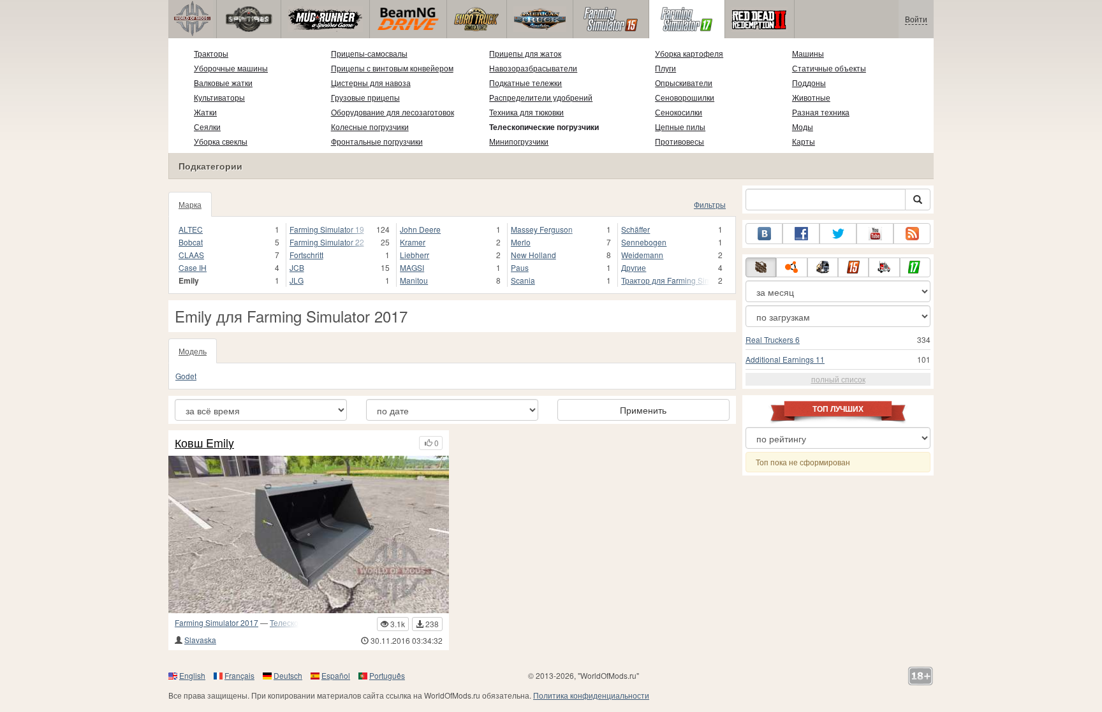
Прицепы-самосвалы (369, 53)
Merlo (521, 241)
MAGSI (412, 267)
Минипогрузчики (518, 141)
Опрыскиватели (683, 82)
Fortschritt (306, 254)
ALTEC (191, 229)
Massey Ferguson (542, 229)
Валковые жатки (223, 82)
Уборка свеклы (220, 141)
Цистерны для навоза (371, 82)
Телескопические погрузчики (544, 127)
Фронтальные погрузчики (377, 141)
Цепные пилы (680, 126)
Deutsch (288, 675)
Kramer (412, 241)
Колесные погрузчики (370, 126)
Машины (808, 53)
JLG (297, 280)
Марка (190, 204)
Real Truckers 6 (773, 339)
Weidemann (642, 254)
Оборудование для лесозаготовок (392, 111)
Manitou (414, 280)
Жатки (205, 111)
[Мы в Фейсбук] (800, 233)
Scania (523, 280)
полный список (838, 379)
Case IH (193, 267)
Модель (193, 350)
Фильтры (710, 204)
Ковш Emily (204, 443)
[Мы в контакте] (764, 233)
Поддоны (809, 82)
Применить (643, 409)
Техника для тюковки (526, 111)
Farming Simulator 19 (327, 229)
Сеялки (207, 126)
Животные (811, 97)
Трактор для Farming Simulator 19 (665, 280)
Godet (185, 375)
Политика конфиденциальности (591, 695)
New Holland (533, 254)
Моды (802, 126)
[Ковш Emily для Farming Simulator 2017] (308, 534)
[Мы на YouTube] (874, 233)
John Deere (420, 229)
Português (387, 675)
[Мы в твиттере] (837, 233)
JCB (297, 267)
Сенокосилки (678, 111)
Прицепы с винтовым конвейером (392, 67)
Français (239, 675)
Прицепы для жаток (525, 53)
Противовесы (679, 141)
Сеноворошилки (684, 97)
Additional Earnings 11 (785, 359)
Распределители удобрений (540, 97)
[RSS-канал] (911, 233)
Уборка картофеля (689, 53)
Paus (520, 267)
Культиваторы (219, 97)
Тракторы (211, 53)
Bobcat (191, 241)
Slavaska (200, 639)
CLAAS (191, 254)
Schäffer (635, 229)
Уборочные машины (231, 67)
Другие (633, 267)
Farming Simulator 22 (327, 241)
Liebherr (414, 254)
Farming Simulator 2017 (216, 622)
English (192, 675)
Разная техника (820, 111)
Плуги (665, 67)
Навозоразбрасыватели (533, 67)
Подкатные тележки (525, 82)
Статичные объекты (829, 67)
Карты (803, 141)
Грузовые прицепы (365, 97)
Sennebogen (643, 241)
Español (335, 675)
